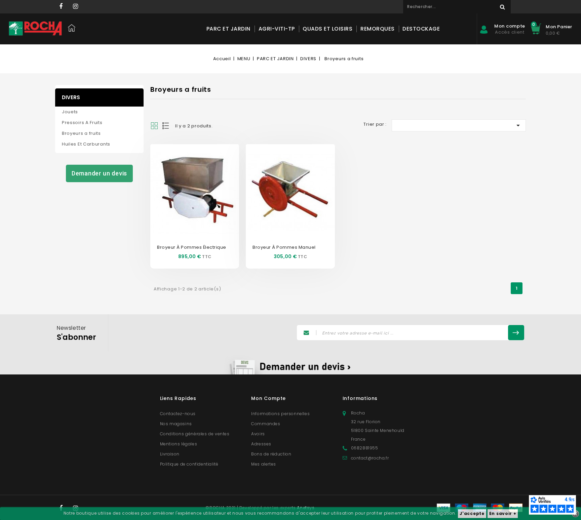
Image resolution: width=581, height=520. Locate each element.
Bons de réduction (271, 454)
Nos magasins (176, 424)
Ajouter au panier (202, 201)
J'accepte (472, 513)
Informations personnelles (280, 413)
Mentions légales (178, 444)
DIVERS (71, 97)
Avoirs (258, 434)
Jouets (70, 112)
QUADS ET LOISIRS (327, 28)
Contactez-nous (178, 413)
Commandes (265, 424)
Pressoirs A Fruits (82, 122)
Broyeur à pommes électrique (191, 247)
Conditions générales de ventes (195, 434)
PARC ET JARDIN (228, 28)
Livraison (170, 454)
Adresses (261, 444)
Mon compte (268, 398)
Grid (154, 126)
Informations (360, 398)
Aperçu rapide (187, 181)
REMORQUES (377, 28)
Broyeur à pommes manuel (284, 247)
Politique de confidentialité (189, 464)
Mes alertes (263, 464)
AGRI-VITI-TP (277, 28)
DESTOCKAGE (421, 28)
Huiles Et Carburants (86, 144)
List (166, 126)
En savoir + (502, 513)
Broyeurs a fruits (81, 133)
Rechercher (502, 6)
